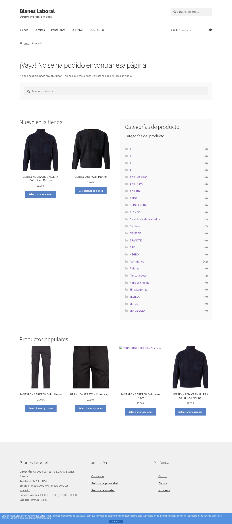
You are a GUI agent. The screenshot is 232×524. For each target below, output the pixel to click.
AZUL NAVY (136, 184)
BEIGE (133, 198)
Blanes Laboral (37, 11)
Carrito (162, 476)
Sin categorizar (139, 289)
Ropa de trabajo (139, 282)
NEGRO (134, 254)
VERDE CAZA (137, 310)
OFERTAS (77, 30)
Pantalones (58, 30)
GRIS (133, 247)
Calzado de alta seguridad (145, 219)
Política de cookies (103, 490)
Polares (134, 268)
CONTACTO (97, 30)
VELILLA (135, 296)
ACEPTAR (116, 522)
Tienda (24, 30)
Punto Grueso (138, 275)
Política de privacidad (104, 483)
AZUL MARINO (138, 177)
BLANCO (135, 212)
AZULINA (135, 191)
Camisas (39, 30)
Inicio (27, 43)
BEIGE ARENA (138, 205)
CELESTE (135, 233)
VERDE (134, 303)
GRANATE (136, 240)
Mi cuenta (164, 490)
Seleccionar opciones (40, 194)
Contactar (97, 476)
